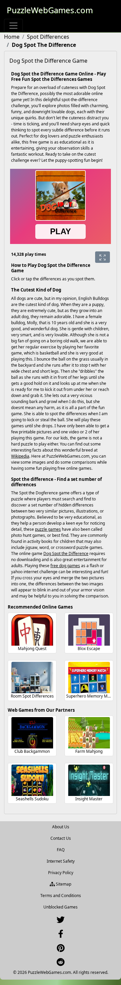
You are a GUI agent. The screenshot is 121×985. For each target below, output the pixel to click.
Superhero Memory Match (91, 696)
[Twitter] (60, 921)
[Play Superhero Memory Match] (89, 677)
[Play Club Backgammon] (32, 732)
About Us (60, 827)
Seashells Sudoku (32, 799)
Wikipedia (20, 456)
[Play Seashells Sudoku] (32, 780)
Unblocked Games (60, 907)
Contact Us (60, 838)
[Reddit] (60, 963)
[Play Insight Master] (89, 780)
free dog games (65, 565)
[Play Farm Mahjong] (89, 732)
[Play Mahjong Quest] (32, 630)
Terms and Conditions (60, 895)
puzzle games (48, 529)
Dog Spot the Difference (65, 553)
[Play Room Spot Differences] (32, 677)
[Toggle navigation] (13, 25)
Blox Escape (89, 648)
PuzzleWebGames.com (50, 10)
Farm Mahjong (89, 751)
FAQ (61, 850)
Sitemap (63, 884)
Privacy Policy (60, 872)
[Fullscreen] (102, 257)
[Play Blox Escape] (89, 630)
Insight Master (89, 799)
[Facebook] (60, 935)
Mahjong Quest (32, 648)
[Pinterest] (61, 949)
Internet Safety (61, 861)
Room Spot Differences (32, 696)
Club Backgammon (32, 751)
